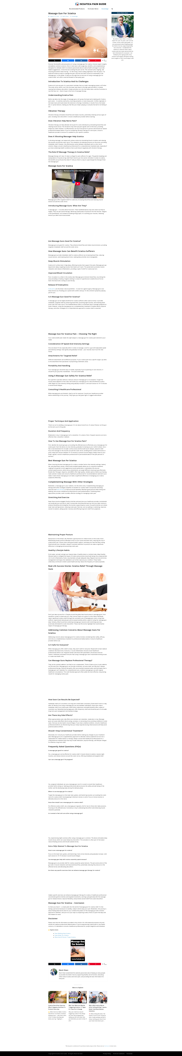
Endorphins (51, 289)
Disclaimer (130, 1053)
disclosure (106, 1046)
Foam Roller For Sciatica (62, 935)
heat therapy (60, 489)
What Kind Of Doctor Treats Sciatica (65, 937)
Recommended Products (77, 9)
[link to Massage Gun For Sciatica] (77, 38)
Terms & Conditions (119, 1053)
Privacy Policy (107, 1053)
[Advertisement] (77, 228)
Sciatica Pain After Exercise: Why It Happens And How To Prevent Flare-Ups (57, 1007)
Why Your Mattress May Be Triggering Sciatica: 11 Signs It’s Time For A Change (77, 1007)
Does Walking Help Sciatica (62, 933)
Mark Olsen (65, 16)
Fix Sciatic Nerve (93, 9)
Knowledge (105, 9)
